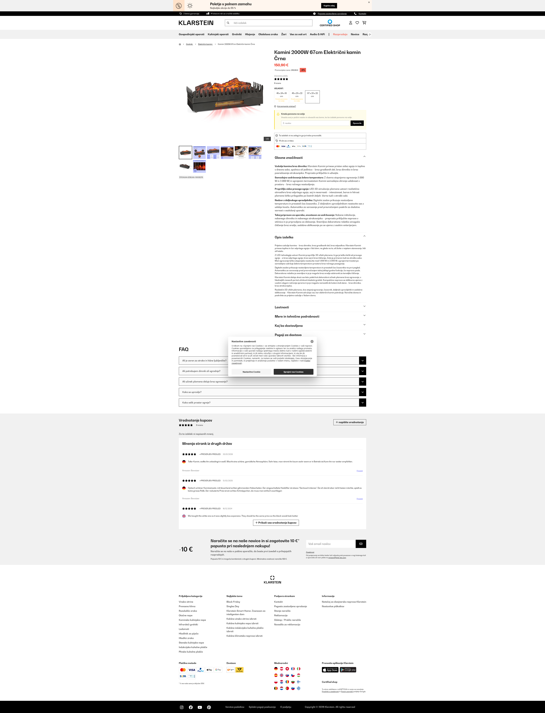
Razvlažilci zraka (188, 610)
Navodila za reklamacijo (287, 624)
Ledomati (184, 629)
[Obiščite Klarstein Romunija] (287, 681)
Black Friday (233, 601)
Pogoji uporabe (347, 692)
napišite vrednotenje (351, 422)
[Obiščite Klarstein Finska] (298, 681)
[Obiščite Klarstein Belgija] (276, 688)
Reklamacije (281, 615)
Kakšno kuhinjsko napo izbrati (242, 623)
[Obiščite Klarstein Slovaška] (287, 675)
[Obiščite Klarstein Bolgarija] (293, 681)
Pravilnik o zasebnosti (330, 692)
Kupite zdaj (329, 5)
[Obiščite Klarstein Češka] (293, 675)
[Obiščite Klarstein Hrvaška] (281, 681)
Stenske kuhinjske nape (191, 642)
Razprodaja (340, 34)
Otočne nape (185, 615)
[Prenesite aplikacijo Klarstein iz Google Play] (348, 670)
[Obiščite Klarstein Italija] (298, 668)
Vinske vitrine (186, 601)
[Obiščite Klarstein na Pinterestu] (209, 707)
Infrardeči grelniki (188, 624)
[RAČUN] (350, 22)
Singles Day (233, 606)
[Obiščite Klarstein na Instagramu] (182, 707)
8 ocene (277, 83)
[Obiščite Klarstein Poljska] (276, 681)
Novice (355, 34)
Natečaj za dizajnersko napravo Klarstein (344, 601)
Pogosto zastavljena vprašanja (332, 13)
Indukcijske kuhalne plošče (193, 647)
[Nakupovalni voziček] (364, 22)
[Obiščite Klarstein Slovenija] (293, 688)
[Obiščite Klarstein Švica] (287, 668)
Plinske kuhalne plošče (191, 651)
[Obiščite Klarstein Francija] (293, 668)
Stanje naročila (282, 610)
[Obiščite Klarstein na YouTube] (200, 707)
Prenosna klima (187, 606)
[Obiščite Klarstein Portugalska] (287, 688)
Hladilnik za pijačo (188, 633)
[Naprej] (370, 34)
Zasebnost (310, 552)
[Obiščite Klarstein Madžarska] (298, 675)
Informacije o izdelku (281, 75)
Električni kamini (205, 44)
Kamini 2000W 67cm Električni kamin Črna (236, 44)
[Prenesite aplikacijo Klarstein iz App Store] (330, 670)
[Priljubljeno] (357, 22)
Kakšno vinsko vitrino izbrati (241, 618)
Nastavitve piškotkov (333, 606)
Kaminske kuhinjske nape (192, 620)
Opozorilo (357, 123)
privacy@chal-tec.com (337, 558)
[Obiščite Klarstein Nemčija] (276, 668)
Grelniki (189, 44)
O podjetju (285, 706)
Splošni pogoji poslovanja (262, 706)
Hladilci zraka (186, 638)
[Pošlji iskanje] (228, 23)
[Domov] (182, 44)
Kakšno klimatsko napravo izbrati (245, 635)
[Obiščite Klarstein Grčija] (298, 688)
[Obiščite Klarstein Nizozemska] (281, 688)
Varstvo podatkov (234, 706)
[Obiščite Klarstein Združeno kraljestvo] (281, 675)
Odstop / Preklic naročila (287, 620)
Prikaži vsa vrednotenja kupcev (277, 522)
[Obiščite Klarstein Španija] (276, 675)
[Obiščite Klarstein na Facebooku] (191, 707)
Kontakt (362, 13)
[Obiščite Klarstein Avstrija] (281, 668)
